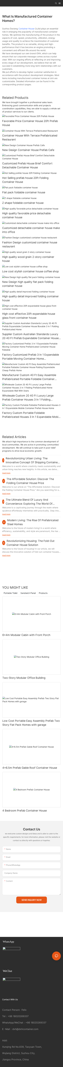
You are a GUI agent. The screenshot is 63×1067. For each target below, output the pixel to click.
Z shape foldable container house (23, 202)
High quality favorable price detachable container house (26, 215)
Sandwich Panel (28, 593)
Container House (26, 28)
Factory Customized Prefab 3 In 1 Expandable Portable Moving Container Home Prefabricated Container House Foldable (30, 357)
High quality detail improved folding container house (30, 298)
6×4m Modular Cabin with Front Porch (26, 635)
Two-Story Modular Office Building (23, 677)
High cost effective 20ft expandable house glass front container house (28, 315)
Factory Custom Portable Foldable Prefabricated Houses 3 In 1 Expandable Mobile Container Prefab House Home (31, 415)
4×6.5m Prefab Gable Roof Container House (29, 767)
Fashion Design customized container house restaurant (29, 244)
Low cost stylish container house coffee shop (30, 271)
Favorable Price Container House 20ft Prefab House (30, 123)
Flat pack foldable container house (23, 192)
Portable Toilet (10, 593)
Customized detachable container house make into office (31, 229)
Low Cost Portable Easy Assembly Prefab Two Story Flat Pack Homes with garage (31, 722)
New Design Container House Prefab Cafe (28, 150)
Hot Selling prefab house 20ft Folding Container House (25, 179)
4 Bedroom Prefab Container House (24, 810)
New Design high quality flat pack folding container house (27, 283)
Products (43, 593)
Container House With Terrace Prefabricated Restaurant (29, 137)
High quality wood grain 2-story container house (28, 258)
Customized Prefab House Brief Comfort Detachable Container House (27, 165)
